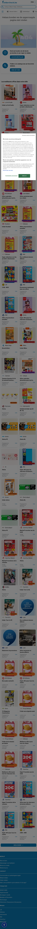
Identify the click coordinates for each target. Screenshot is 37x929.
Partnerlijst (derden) (8, 170)
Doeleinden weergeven (11, 175)
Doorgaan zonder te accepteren (28, 135)
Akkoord (24, 175)
